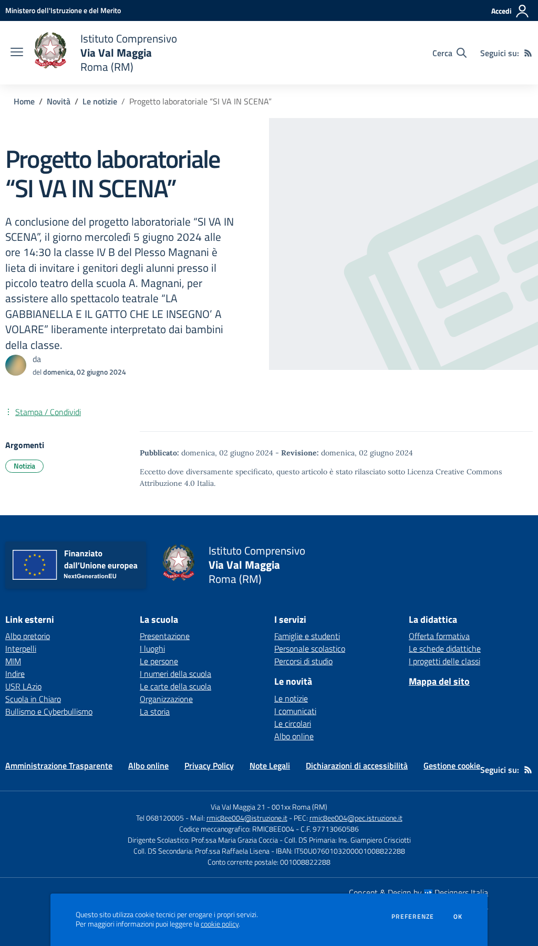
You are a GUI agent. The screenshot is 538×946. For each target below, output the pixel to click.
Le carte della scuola (175, 686)
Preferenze (412, 916)
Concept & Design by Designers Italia (418, 892)
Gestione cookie (451, 765)
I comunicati (295, 711)
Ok (458, 916)
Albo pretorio (27, 636)
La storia (155, 711)
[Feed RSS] (528, 53)
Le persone (159, 661)
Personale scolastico (309, 648)
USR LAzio (23, 686)
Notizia (24, 465)
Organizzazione (166, 699)
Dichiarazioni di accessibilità (357, 765)
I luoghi (152, 648)
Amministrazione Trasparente (58, 765)
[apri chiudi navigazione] (17, 53)
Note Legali (270, 765)
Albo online (294, 736)
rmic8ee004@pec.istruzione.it (355, 817)
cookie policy (220, 924)
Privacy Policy (209, 765)
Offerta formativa (439, 636)
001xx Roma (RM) (299, 806)
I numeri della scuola (175, 673)
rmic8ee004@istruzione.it (246, 817)
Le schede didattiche (445, 648)
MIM (13, 661)
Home (24, 101)
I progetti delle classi (444, 661)
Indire (15, 673)
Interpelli (20, 648)
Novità (58, 101)
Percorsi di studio (303, 661)
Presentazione (165, 636)
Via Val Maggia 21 (238, 806)
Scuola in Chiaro (33, 699)
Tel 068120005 (160, 817)
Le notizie (99, 101)
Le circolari (292, 723)
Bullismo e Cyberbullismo (48, 711)
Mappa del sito (439, 681)
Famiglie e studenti (307, 636)
